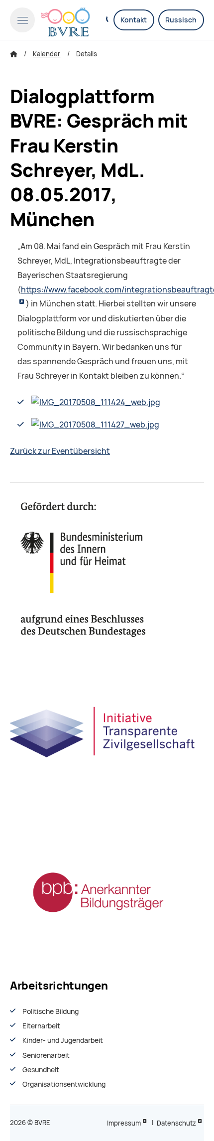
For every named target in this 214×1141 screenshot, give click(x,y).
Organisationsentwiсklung (64, 1084)
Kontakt (133, 19)
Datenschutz (176, 1123)
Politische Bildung (50, 1011)
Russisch (181, 19)
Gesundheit (40, 1069)
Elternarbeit (41, 1025)
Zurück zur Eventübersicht (60, 451)
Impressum (124, 1123)
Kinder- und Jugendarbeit (62, 1040)
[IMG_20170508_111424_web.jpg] (95, 402)
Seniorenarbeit (46, 1055)
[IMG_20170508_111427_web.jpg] (95, 425)
